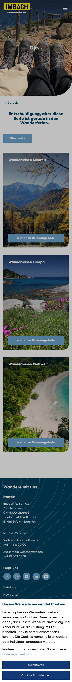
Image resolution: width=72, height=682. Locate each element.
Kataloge (9, 587)
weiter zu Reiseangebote (36, 238)
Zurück (13, 102)
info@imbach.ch (24, 521)
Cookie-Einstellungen (36, 675)
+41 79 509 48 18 (14, 556)
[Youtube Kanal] (26, 576)
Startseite (17, 138)
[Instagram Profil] (17, 576)
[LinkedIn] (36, 576)
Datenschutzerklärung (18, 654)
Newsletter (10, 594)
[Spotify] (46, 576)
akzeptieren (36, 664)
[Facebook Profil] (7, 576)
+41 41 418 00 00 (25, 517)
